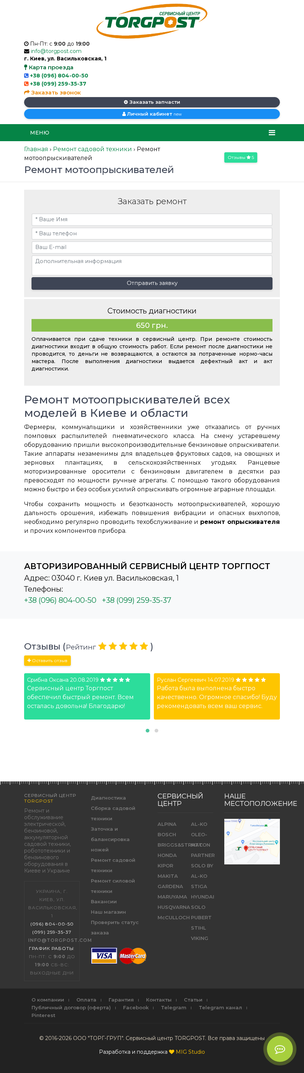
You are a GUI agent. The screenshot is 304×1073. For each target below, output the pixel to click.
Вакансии (104, 901)
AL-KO (199, 824)
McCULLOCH (174, 917)
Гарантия (121, 1000)
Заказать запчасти (154, 102)
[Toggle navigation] (272, 132)
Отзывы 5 (241, 157)
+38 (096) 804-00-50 (59, 75)
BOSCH (167, 834)
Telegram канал (220, 1007)
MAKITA (168, 876)
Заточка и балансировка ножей (110, 839)
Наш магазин (108, 912)
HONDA (167, 855)
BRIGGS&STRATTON (184, 845)
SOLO (198, 907)
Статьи (193, 1000)
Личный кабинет (154, 114)
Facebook (136, 1007)
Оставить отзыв (49, 660)
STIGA (199, 886)
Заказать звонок (55, 92)
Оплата (86, 1000)
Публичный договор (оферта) (71, 1007)
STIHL (198, 928)
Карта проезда (50, 67)
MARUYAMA (172, 897)
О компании (48, 1000)
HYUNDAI (202, 897)
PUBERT (201, 917)
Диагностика (108, 798)
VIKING (199, 938)
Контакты (159, 1000)
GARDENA (170, 886)
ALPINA (167, 824)
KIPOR (165, 865)
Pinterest (43, 1015)
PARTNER (203, 855)
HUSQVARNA (174, 907)
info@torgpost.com (56, 51)
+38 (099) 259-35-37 (58, 83)
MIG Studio (190, 1052)
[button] (147, 730)
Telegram (173, 1007)
